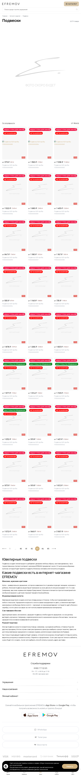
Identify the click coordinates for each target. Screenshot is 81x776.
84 (43, 549)
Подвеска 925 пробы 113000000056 (61, 258)
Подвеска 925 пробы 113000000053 (35, 305)
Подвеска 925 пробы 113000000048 (9, 397)
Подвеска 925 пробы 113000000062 (9, 212)
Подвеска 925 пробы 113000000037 (35, 536)
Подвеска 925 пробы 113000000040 (35, 489)
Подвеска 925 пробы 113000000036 (61, 536)
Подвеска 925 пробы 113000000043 (35, 443)
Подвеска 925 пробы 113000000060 (61, 212)
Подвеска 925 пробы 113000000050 (35, 351)
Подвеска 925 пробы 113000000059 (9, 258)
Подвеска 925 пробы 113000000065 (9, 166)
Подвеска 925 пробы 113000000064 (35, 166)
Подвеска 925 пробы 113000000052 (61, 305)
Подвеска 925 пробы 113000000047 (35, 397)
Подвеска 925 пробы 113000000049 (61, 351)
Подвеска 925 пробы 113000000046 (61, 397)
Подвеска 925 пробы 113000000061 (35, 212)
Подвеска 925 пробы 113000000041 (9, 489)
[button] (8, 123)
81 (26, 549)
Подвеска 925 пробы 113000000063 (61, 166)
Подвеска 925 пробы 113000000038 (9, 536)
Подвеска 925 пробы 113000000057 (35, 258)
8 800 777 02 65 (40, 668)
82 (32, 549)
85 (48, 549)
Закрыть (69, 766)
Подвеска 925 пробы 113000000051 (9, 351)
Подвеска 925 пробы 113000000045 (9, 443)
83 (37, 549)
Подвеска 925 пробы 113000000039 (61, 489)
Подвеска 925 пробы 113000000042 (61, 443)
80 (21, 549)
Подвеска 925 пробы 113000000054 (9, 305)
